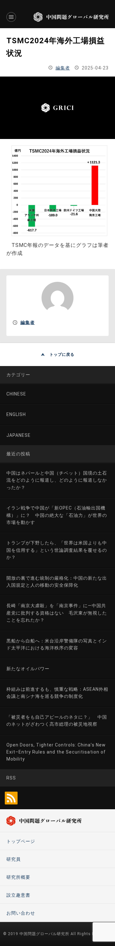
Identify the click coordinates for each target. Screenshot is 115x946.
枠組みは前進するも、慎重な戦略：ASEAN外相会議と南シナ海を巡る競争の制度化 (57, 693)
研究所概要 (18, 877)
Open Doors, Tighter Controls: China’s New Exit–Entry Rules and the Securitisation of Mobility (56, 752)
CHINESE (16, 393)
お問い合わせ (20, 913)
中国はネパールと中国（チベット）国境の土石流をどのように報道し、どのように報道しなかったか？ (56, 480)
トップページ (20, 841)
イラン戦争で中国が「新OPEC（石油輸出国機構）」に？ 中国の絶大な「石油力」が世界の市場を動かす (56, 515)
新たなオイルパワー (28, 668)
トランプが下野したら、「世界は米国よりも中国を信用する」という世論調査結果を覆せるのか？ (56, 550)
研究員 (13, 859)
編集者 (63, 67)
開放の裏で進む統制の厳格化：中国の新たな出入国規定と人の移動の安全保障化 (56, 581)
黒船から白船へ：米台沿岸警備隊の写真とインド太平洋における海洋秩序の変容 (56, 644)
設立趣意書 (18, 895)
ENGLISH (16, 414)
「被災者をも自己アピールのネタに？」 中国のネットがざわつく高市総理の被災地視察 (56, 720)
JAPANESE (18, 435)
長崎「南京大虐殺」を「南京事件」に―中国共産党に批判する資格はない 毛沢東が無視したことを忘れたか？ (56, 613)
